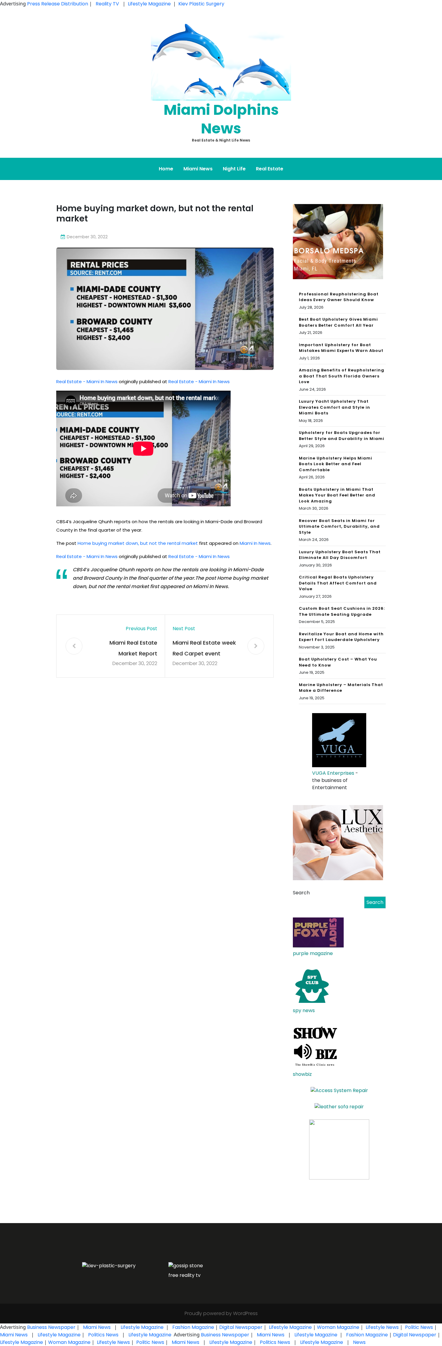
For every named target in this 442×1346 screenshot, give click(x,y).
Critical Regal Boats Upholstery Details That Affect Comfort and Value (338, 583)
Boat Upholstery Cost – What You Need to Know (338, 662)
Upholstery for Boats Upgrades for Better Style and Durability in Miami (341, 435)
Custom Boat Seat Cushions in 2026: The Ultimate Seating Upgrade (342, 611)
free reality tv (184, 1275)
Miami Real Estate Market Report (133, 648)
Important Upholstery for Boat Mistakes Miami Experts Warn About (341, 348)
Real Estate (269, 168)
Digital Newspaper (240, 1327)
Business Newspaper (51, 1327)
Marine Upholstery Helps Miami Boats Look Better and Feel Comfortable (335, 464)
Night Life (234, 168)
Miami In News (255, 543)
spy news (304, 1010)
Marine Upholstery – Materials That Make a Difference (341, 688)
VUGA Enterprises (333, 773)
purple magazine (313, 953)
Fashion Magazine (193, 1327)
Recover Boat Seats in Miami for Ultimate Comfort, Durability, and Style (339, 526)
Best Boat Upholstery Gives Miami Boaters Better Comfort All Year (338, 322)
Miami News (198, 168)
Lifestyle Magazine (149, 3)
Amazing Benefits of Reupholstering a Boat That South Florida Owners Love (341, 376)
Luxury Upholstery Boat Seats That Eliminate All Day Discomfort (340, 555)
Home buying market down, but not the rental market (138, 543)
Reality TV (107, 3)
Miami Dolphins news (221, 119)
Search (301, 892)
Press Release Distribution (58, 3)
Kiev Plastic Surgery (201, 3)
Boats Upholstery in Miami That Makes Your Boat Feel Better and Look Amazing (337, 495)
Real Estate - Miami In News (87, 381)
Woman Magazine (338, 1327)
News (359, 1342)
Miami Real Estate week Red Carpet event (204, 648)
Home (166, 168)
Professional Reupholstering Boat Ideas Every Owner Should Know (339, 297)
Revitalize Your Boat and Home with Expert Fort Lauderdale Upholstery (341, 637)
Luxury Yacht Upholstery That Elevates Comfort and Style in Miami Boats (334, 407)
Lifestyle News (381, 1327)
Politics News (103, 1334)
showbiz (302, 1074)
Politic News (418, 1327)
